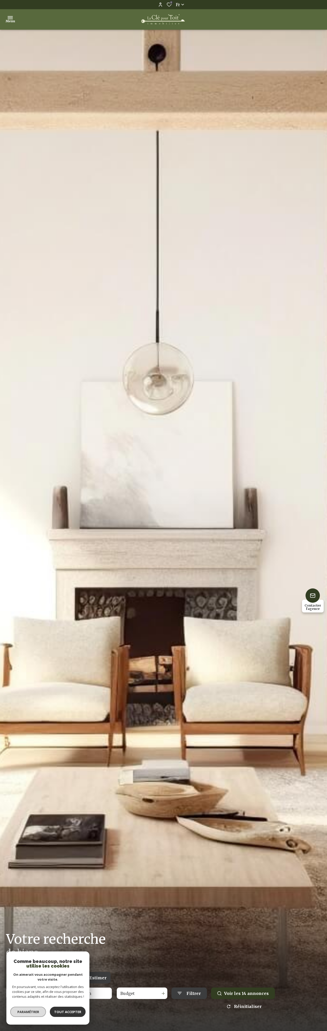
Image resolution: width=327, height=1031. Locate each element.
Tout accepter (67, 1012)
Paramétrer (28, 1012)
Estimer (98, 977)
